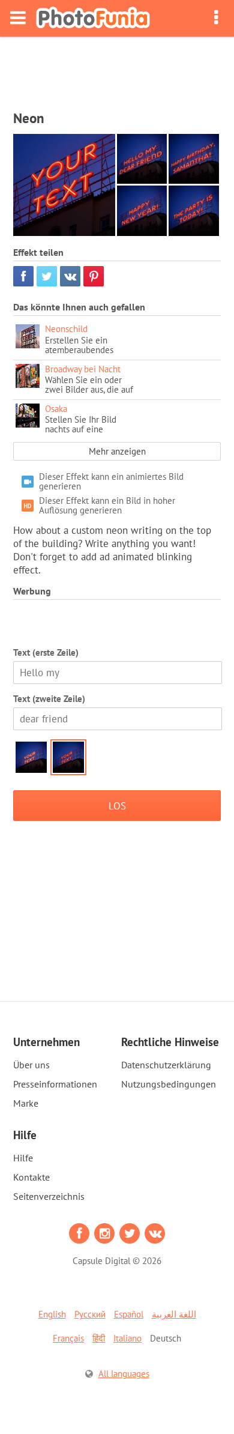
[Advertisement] (117, 70)
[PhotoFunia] (93, 18)
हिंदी (98, 1338)
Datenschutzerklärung (166, 1065)
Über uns (31, 1065)
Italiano (127, 1338)
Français (68, 1338)
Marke (25, 1103)
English (52, 1314)
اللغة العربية (174, 1314)
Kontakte (31, 1177)
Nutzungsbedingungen (168, 1084)
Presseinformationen (55, 1084)
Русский (90, 1314)
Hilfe (23, 1158)
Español (128, 1314)
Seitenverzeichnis (49, 1196)
